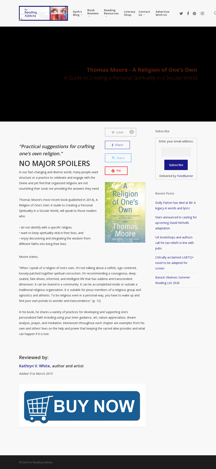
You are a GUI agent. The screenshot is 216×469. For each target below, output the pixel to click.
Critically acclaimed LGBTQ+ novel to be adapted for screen (174, 262)
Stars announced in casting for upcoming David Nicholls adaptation (176, 222)
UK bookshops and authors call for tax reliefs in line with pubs (174, 242)
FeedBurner (185, 176)
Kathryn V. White (34, 365)
